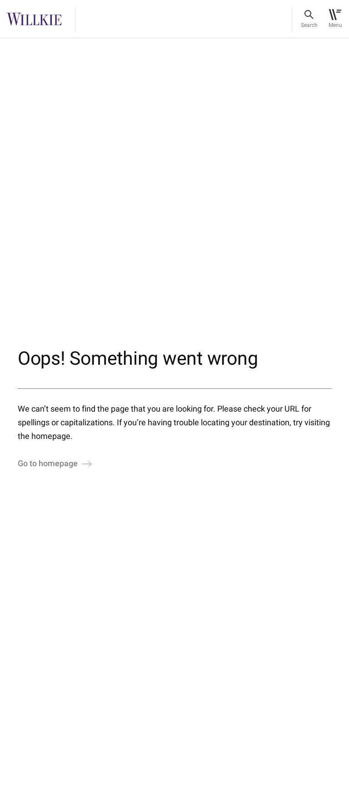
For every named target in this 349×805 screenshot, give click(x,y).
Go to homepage (48, 464)
